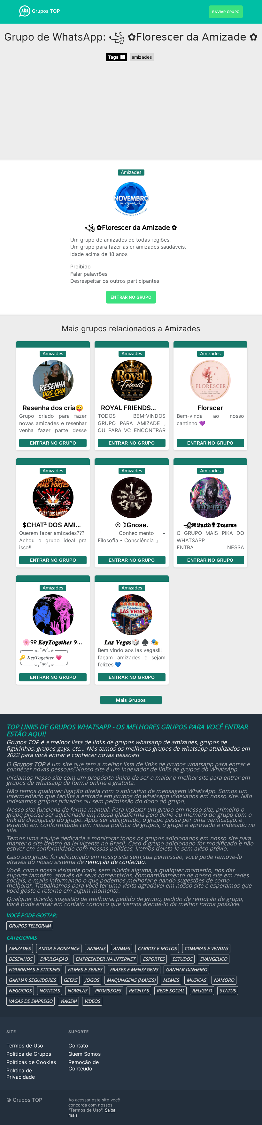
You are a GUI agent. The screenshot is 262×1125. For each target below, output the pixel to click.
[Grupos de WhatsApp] (24, 11)
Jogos (92, 980)
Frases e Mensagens (134, 969)
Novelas (77, 990)
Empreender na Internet (105, 959)
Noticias (49, 990)
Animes (121, 948)
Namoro (224, 980)
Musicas (196, 980)
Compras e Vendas (206, 948)
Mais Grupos (131, 700)
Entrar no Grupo (53, 443)
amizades (142, 57)
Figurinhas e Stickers (34, 969)
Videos (92, 1001)
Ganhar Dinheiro (186, 969)
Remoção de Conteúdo (83, 1065)
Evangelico (213, 959)
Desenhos (20, 959)
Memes (171, 980)
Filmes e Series (85, 969)
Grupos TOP (46, 11)
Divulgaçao (54, 959)
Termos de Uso (24, 1045)
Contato (78, 1045)
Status (228, 990)
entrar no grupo (131, 297)
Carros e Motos (157, 948)
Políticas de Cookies (31, 1062)
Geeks (70, 980)
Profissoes (108, 990)
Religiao (202, 990)
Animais (96, 948)
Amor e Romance (58, 948)
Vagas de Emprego (30, 1001)
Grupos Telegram (30, 926)
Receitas (139, 990)
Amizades (20, 948)
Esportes (154, 959)
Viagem (68, 1001)
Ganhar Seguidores (32, 980)
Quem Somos (84, 1054)
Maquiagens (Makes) (131, 980)
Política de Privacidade (20, 1073)
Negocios (20, 990)
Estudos (182, 959)
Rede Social (170, 990)
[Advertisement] (131, 110)
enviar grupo (226, 12)
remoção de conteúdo (114, 862)
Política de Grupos (28, 1054)
